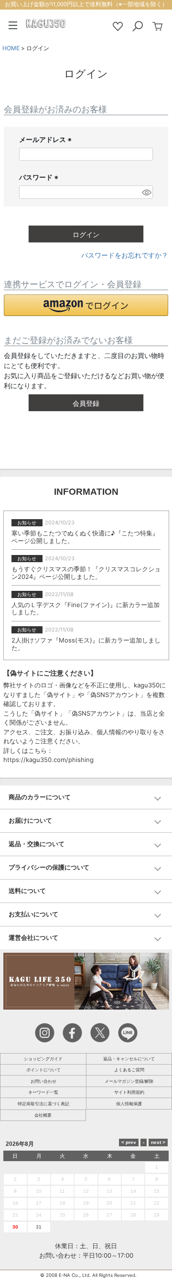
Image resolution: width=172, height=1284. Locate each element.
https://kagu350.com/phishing (48, 759)
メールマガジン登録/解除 (129, 1081)
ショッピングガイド (43, 1058)
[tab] (86, 797)
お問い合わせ (43, 1081)
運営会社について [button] (33, 937)
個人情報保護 (129, 1103)
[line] (128, 1032)
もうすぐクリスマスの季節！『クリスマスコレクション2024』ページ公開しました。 (86, 572)
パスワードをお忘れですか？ (124, 255)
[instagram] (44, 1032)
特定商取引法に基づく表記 (43, 1103)
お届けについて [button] (30, 820)
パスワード (40, 177)
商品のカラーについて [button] (40, 797)
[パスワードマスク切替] (146, 192)
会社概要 (43, 1115)
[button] (86, 305)
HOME (11, 48)
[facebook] (72, 1032)
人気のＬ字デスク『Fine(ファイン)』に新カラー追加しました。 (85, 608)
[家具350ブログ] (86, 980)
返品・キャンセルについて (129, 1058)
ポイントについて (43, 1069)
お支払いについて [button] (33, 914)
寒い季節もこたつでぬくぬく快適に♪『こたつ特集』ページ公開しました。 (85, 536)
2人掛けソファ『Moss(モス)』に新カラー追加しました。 (86, 644)
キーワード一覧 (43, 1092)
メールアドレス (46, 139)
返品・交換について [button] (36, 844)
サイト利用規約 (129, 1092)
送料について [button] (27, 890)
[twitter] (100, 1032)
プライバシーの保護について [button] (49, 867)
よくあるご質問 (129, 1069)
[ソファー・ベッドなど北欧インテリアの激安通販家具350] (45, 23)
